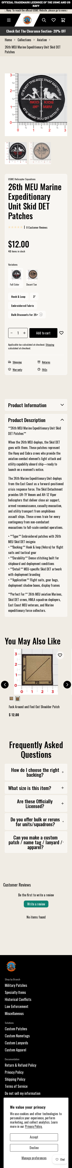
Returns (46, 362)
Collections (24, 39)
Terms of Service (16, 1086)
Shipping (50, 344)
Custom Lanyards (16, 1042)
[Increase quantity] (24, 333)
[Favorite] (54, 20)
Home (8, 39)
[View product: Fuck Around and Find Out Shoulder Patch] (36, 684)
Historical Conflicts (18, 999)
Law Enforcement (16, 1006)
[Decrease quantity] (11, 333)
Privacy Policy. (33, 1126)
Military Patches (16, 985)
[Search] (44, 20)
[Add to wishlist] (61, 333)
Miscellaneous (14, 1013)
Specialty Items (15, 992)
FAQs (44, 369)
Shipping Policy (15, 1079)
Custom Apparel (15, 1049)
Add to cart (43, 333)
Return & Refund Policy (20, 1065)
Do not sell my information (22, 1093)
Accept (34, 1137)
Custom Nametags (17, 1035)
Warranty (17, 369)
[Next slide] (67, 685)
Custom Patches (16, 1028)
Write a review (36, 904)
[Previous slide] (5, 685)
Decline (34, 1147)
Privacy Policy (14, 1072)
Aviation (42, 39)
